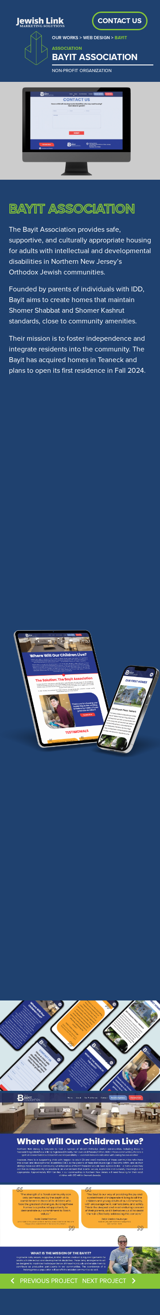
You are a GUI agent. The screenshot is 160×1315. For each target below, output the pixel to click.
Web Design (96, 37)
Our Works (65, 37)
